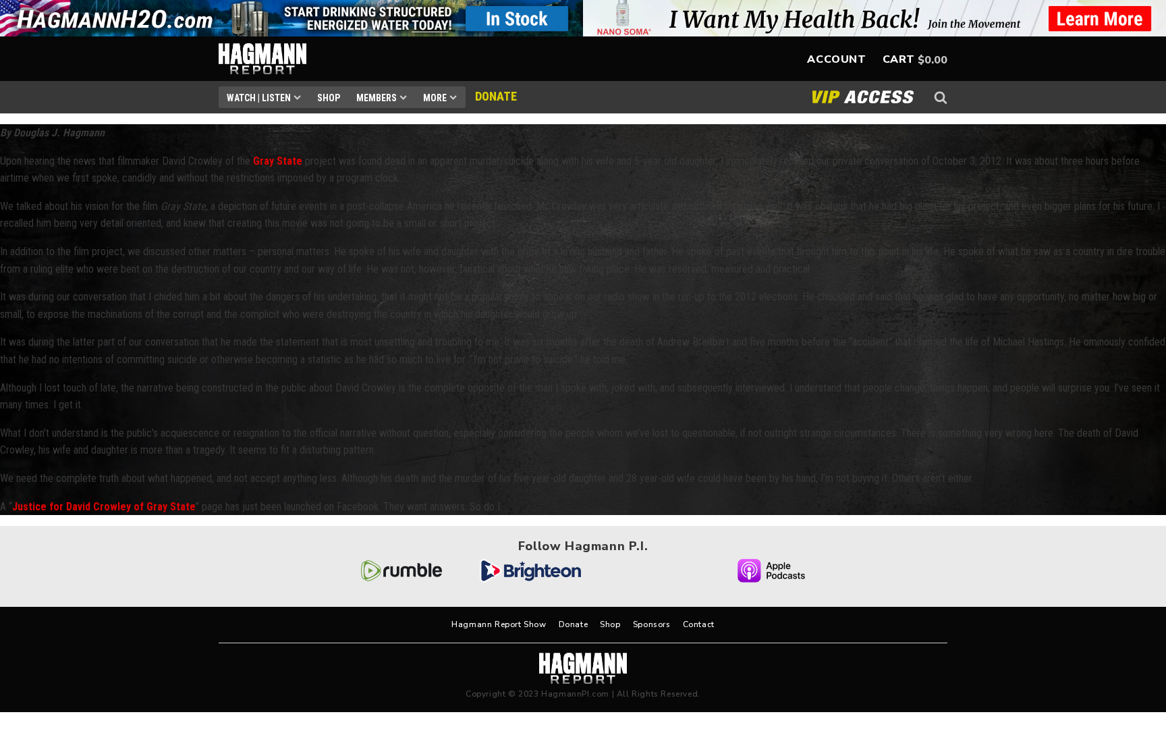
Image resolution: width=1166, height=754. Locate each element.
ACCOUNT (836, 59)
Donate (573, 624)
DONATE (496, 96)
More (435, 97)
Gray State (277, 161)
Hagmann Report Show (498, 624)
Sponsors (652, 624)
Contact (699, 624)
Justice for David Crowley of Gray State (104, 506)
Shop (328, 97)
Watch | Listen (259, 97)
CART (899, 59)
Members (376, 97)
